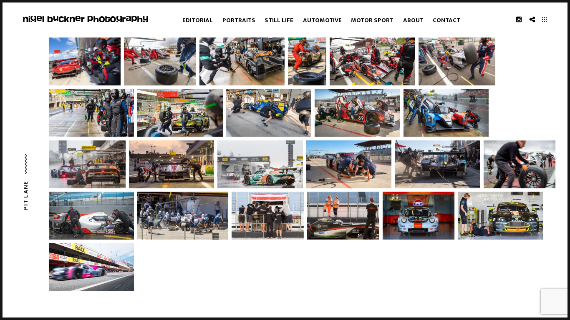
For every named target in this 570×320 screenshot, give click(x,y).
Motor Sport (372, 20)
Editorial (197, 20)
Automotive (322, 20)
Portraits (238, 20)
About (413, 20)
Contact (446, 20)
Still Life (279, 20)
